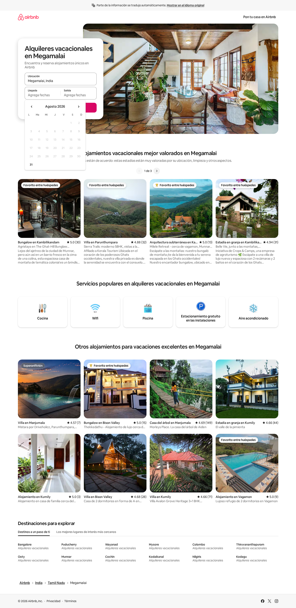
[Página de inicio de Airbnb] (28, 17)
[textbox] (42, 95)
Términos (70, 601)
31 (31, 164)
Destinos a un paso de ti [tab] (34, 532)
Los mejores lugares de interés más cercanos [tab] (86, 532)
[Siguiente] (156, 171)
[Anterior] (139, 171)
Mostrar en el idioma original (185, 5)
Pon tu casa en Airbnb (259, 17)
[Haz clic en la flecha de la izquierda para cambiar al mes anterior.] (32, 106)
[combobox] (60, 80)
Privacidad (53, 601)
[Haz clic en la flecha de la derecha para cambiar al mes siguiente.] (78, 106)
